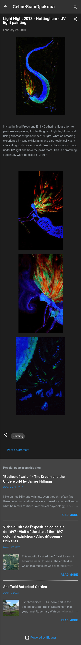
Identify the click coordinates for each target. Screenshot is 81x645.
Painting (18, 436)
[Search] (75, 8)
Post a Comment (18, 450)
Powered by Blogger (43, 637)
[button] (75, 20)
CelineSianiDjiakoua (34, 6)
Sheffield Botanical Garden (25, 587)
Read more (69, 515)
